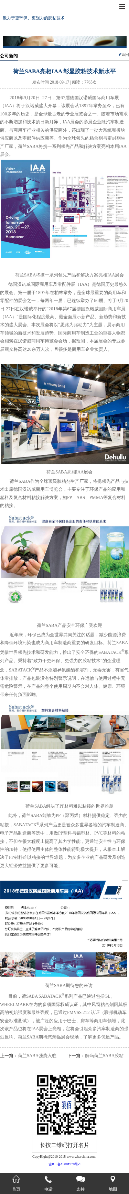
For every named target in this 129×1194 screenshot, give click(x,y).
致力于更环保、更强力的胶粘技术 (34, 18)
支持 (80, 1189)
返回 (125, 55)
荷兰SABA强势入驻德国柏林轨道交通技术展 (31, 1055)
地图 (113, 1189)
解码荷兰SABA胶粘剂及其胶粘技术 (98, 1055)
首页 (16, 1189)
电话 (48, 1189)
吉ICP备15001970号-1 (65, 1164)
